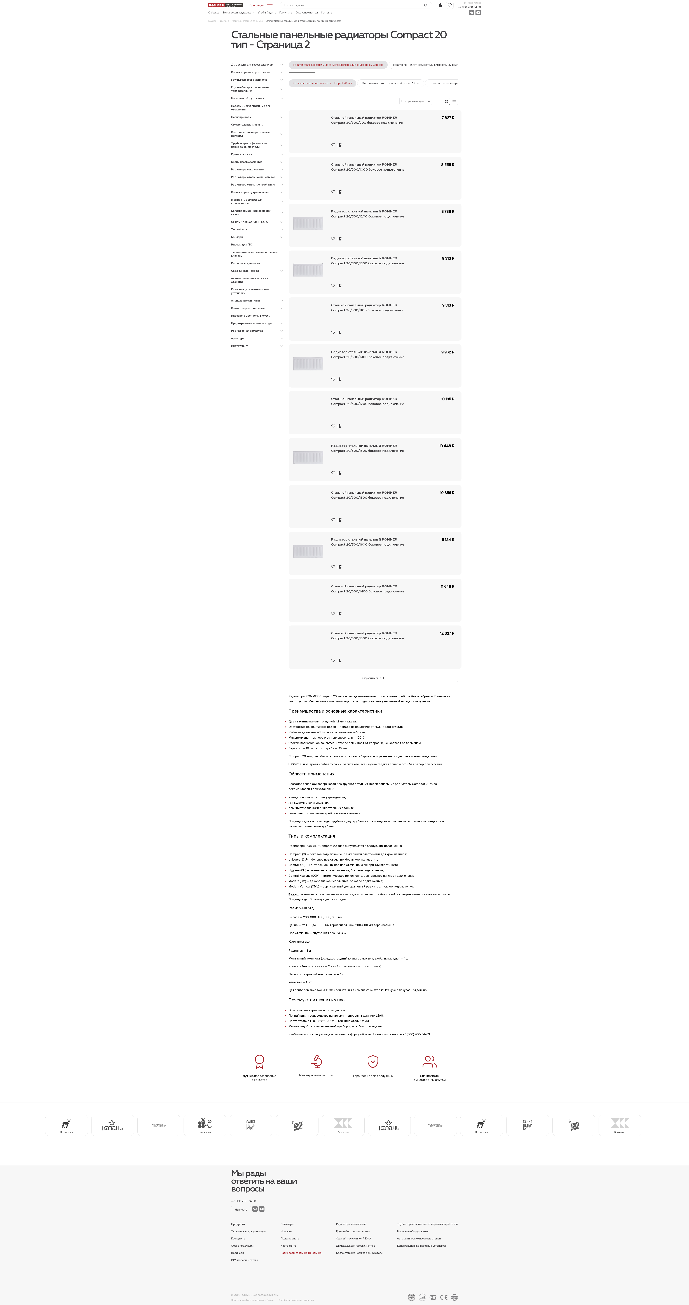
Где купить (285, 12)
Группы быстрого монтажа (353, 1231)
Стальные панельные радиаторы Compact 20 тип (322, 83)
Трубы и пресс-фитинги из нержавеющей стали (427, 1224)
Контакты (326, 12)
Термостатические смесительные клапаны (254, 254)
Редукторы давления (245, 263)
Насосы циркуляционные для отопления (251, 107)
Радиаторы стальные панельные (247, 21)
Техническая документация (248, 1231)
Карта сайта (288, 1245)
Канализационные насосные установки (250, 291)
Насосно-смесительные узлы (250, 315)
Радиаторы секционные (351, 1224)
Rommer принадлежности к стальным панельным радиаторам (430, 64)
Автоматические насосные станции (249, 280)
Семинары (287, 1224)
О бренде (213, 12)
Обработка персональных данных (296, 1300)
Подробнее (448, 147)
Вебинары (237, 1252)
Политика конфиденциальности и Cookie (252, 1300)
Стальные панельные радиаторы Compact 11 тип (458, 83)
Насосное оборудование (412, 1231)
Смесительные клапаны (247, 124)
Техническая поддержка (237, 12)
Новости (286, 1231)
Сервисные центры (307, 12)
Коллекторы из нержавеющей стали (359, 1252)
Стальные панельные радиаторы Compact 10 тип (391, 83)
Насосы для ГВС (242, 244)
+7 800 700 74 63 (469, 7)
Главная (212, 21)
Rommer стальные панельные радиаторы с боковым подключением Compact (338, 64)
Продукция (224, 21)
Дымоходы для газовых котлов (355, 1245)
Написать (241, 1209)
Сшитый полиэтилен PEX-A (353, 1238)
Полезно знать (290, 1238)
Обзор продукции (242, 1245)
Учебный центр (267, 12)
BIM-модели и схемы (244, 1260)
